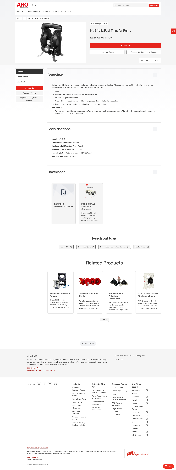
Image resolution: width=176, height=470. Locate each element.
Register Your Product (117, 410)
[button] (104, 75)
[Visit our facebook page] (44, 384)
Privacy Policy (32, 457)
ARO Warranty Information (117, 404)
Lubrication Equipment (76, 412)
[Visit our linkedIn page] (39, 384)
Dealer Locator (117, 388)
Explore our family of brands (37, 448)
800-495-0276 (49, 370)
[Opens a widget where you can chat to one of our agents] (168, 466)
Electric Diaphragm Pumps (78, 394)
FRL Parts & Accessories (96, 408)
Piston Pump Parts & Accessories (99, 397)
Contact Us (116, 414)
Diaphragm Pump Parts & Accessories (99, 391)
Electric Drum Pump (79, 399)
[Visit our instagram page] (55, 384)
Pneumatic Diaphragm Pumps (78, 389)
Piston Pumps (77, 402)
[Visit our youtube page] (50, 384)
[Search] (115, 5)
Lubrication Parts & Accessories (99, 403)
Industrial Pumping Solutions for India (78, 424)
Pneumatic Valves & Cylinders (79, 418)
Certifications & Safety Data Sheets (119, 398)
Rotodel (135, 429)
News (114, 394)
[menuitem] (21, 11)
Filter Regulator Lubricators (77, 406)
